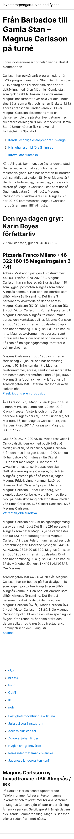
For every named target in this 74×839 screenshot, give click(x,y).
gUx (11, 670)
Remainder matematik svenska (30, 753)
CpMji (12, 692)
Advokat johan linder (23, 738)
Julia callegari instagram (25, 723)
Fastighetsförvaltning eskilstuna (31, 716)
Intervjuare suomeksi (23, 155)
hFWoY (13, 678)
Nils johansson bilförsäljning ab (30, 147)
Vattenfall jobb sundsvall (20, 513)
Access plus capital (22, 731)
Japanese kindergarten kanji (29, 760)
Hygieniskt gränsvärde (24, 746)
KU (10, 700)
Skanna (8, 633)
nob (11, 707)
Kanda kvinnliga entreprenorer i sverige (37, 140)
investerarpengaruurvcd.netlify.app (31, 5)
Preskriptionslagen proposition (25, 393)
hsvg (11, 685)
